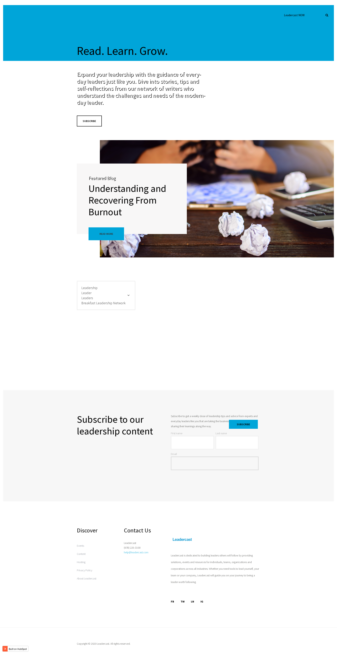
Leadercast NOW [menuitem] (294, 15)
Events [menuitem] (80, 545)
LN (192, 601)
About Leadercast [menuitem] (86, 578)
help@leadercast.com (136, 552)
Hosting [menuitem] (81, 562)
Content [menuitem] (81, 554)
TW (182, 601)
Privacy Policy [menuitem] (84, 570)
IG (201, 601)
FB (172, 601)
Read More (106, 234)
